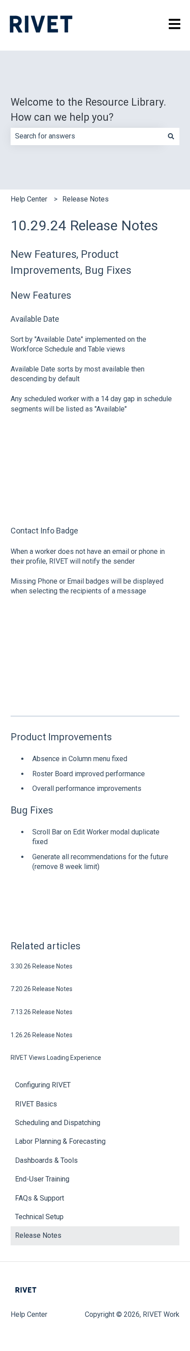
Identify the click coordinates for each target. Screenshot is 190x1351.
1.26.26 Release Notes (41, 1035)
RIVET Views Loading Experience (56, 1057)
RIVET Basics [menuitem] (36, 1104)
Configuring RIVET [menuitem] (43, 1085)
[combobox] (87, 136)
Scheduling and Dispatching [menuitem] (57, 1122)
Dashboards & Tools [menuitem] (46, 1160)
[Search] (171, 136)
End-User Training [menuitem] (42, 1179)
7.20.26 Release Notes (41, 988)
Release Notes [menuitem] (38, 1235)
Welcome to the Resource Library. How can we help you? (88, 110)
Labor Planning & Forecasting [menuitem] (60, 1141)
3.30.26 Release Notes (41, 966)
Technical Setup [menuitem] (39, 1217)
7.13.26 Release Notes (41, 1011)
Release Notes (85, 199)
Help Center (29, 199)
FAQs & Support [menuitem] (39, 1198)
